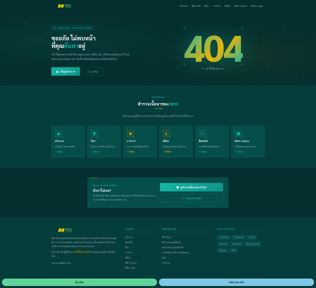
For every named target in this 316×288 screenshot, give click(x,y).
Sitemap (166, 262)
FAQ (164, 257)
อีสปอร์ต (196, 5)
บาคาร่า (217, 5)
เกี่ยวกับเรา (167, 237)
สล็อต (227, 5)
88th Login (257, 5)
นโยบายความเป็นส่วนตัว (173, 247)
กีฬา (206, 5)
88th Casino (240, 5)
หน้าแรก (184, 5)
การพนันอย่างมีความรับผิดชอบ (175, 252)
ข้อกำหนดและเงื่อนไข (171, 242)
